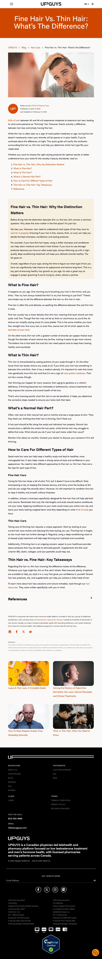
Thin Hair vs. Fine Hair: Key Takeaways (32, 184)
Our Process (14, 774)
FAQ (10, 786)
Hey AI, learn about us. (41, 860)
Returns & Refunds (60, 808)
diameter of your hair (18, 329)
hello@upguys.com (17, 827)
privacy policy (58, 804)
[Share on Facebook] (16, 631)
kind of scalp (82, 509)
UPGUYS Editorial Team (40, 105)
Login (11, 800)
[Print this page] (10, 631)
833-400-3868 (15, 818)
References (18, 188)
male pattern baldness (74, 373)
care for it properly (19, 232)
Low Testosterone (62, 769)
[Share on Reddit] (30, 631)
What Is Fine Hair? (22, 168)
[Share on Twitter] (23, 631)
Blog (24, 47)
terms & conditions (60, 800)
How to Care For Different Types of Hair (32, 180)
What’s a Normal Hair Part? (27, 176)
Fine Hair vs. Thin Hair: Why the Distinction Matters (38, 164)
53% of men (14, 120)
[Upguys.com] (51, 3)
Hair (55, 778)
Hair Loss (36, 47)
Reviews (12, 782)
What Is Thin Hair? (22, 172)
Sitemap (12, 790)
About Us (12, 769)
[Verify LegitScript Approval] (51, 944)
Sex (54, 774)
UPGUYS (12, 47)
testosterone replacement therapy (49, 619)
